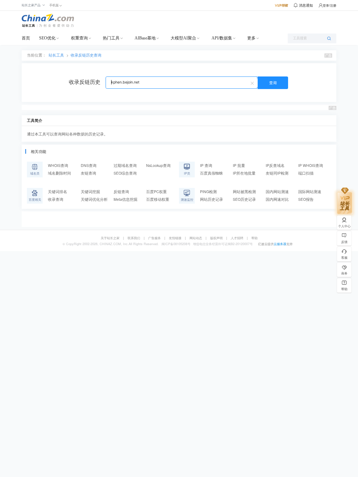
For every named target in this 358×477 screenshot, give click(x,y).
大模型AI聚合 (183, 38)
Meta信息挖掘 (125, 199)
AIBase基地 (145, 38)
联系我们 (134, 238)
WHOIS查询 (58, 165)
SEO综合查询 (125, 173)
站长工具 (56, 55)
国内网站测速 (277, 191)
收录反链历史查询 (86, 55)
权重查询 (79, 38)
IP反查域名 (275, 165)
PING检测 (208, 191)
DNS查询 (88, 165)
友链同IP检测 (277, 173)
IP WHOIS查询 (310, 165)
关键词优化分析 (94, 199)
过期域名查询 (125, 165)
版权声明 (216, 238)
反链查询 (121, 191)
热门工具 (111, 38)
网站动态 (195, 238)
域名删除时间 (59, 173)
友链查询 (88, 173)
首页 (26, 38)
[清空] (253, 83)
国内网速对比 (277, 199)
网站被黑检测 (244, 191)
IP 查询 (206, 165)
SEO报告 (306, 199)
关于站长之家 (110, 238)
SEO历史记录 (244, 199)
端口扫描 (306, 173)
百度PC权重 (156, 191)
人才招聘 (237, 238)
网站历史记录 (211, 199)
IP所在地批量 (244, 173)
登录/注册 (329, 5)
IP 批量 (239, 165)
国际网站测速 (309, 191)
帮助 (254, 238)
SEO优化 (47, 38)
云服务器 (280, 244)
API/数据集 (222, 38)
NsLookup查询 (158, 165)
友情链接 (175, 238)
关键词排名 (57, 191)
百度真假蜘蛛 (211, 173)
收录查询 (55, 199)
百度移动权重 (157, 199)
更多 (251, 38)
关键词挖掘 (90, 191)
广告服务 (154, 238)
